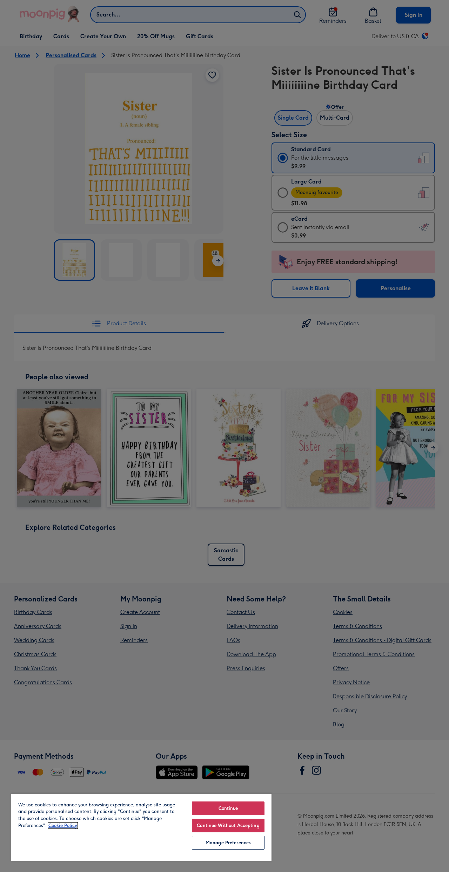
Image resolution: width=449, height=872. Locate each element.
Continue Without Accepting (228, 825)
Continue (228, 808)
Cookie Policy (62, 825)
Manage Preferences (228, 842)
